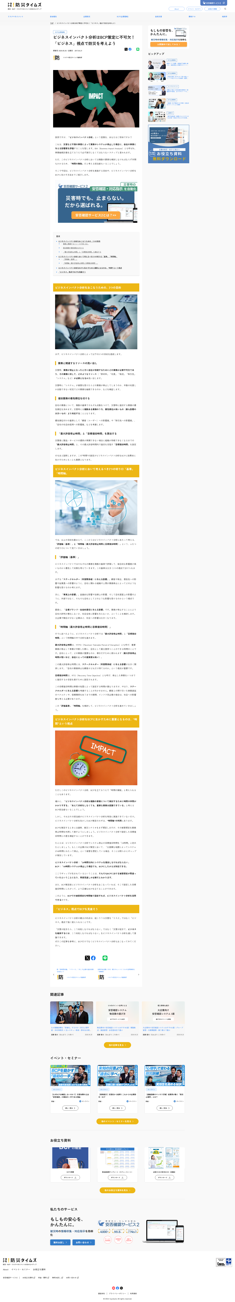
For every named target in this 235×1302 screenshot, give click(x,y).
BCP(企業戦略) (123, 17)
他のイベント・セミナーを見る (116, 1121)
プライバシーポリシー (117, 1293)
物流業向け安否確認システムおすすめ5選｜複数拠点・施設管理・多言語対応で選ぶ (116, 1028)
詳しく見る (69, 1108)
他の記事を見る (116, 1045)
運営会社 (101, 1293)
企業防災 (86, 17)
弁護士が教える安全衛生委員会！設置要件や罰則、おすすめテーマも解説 (177, 91)
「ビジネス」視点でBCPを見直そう (72, 272)
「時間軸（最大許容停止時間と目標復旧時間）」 (80, 263)
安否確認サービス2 (10, 1278)
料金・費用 (42, 1278)
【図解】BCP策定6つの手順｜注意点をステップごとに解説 (178, 104)
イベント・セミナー (194, 9)
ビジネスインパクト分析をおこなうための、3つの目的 (79, 241)
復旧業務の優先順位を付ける (73, 248)
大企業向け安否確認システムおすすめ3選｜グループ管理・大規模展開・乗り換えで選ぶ (163, 1028)
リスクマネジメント (15, 17)
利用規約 (133, 1293)
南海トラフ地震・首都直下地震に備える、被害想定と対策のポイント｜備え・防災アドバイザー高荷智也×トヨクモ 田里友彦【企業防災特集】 (178, 65)
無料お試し (59, 1242)
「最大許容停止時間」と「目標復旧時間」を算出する (82, 252)
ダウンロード (68, 1177)
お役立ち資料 (39, 1269)
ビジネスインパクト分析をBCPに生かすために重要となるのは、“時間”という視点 (90, 268)
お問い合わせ (82, 1242)
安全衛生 (53, 17)
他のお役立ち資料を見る (116, 1190)
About (177, 9)
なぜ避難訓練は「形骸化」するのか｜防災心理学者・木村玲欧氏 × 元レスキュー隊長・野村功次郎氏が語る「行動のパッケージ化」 (71, 1030)
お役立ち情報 (212, 9)
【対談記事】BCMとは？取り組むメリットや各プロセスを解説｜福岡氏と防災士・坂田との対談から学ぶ (177, 78)
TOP (51, 23)
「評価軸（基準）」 (70, 259)
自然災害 (158, 17)
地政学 (224, 17)
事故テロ (192, 17)
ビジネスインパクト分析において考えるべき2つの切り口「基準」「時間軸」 (88, 256)
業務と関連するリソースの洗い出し (75, 244)
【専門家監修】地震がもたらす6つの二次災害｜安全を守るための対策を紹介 (178, 118)
